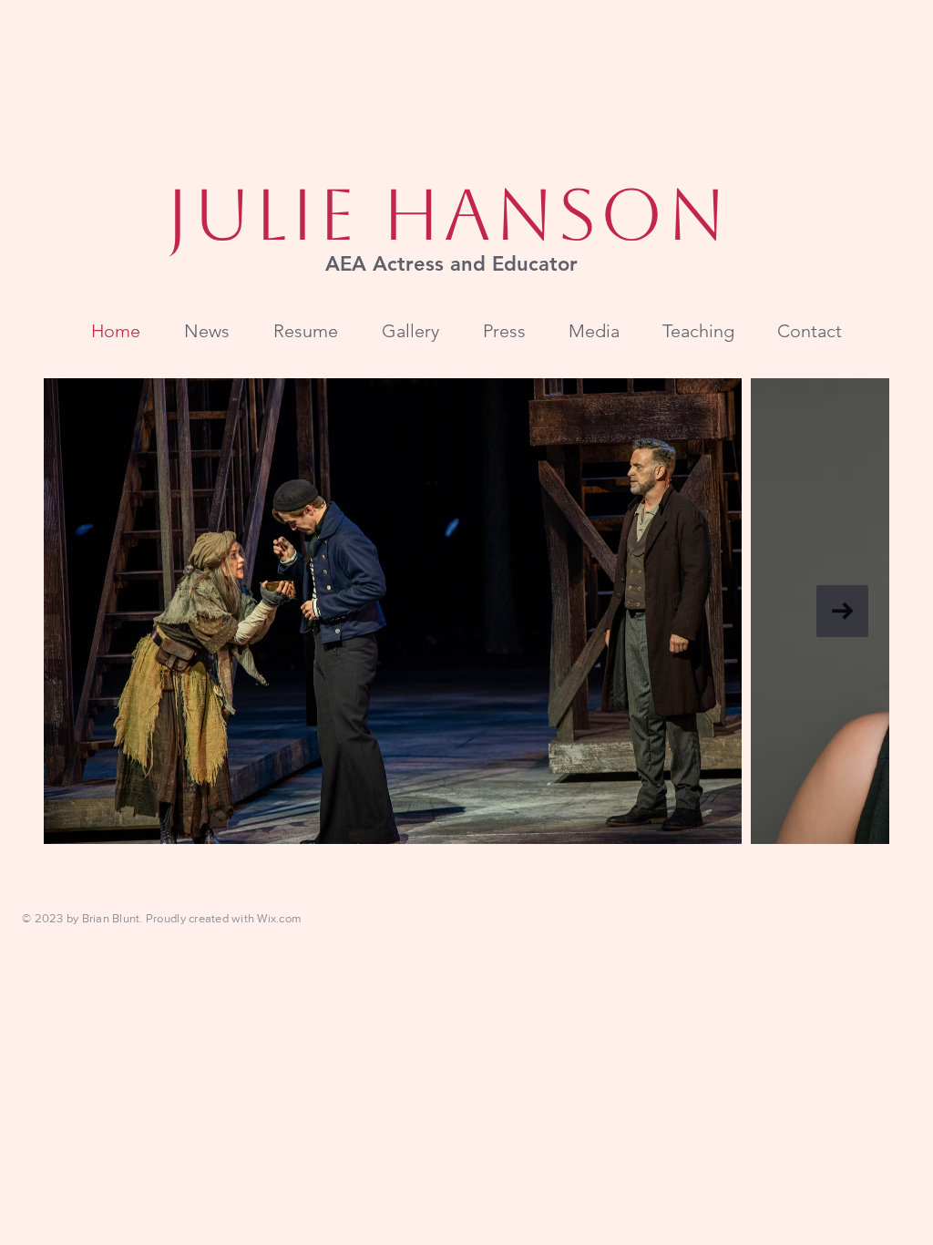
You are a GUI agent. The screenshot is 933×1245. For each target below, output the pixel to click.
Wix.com (279, 918)
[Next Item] (842, 611)
